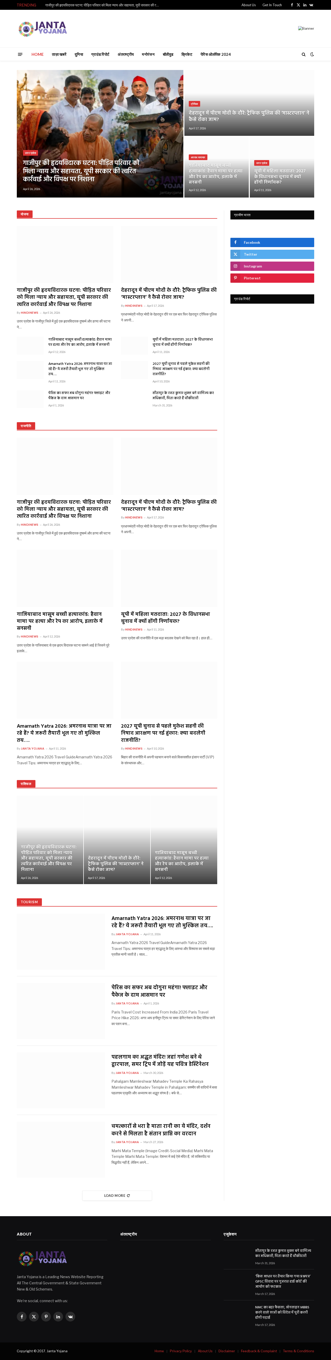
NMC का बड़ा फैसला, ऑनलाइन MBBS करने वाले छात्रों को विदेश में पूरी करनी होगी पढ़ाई (282, 1312)
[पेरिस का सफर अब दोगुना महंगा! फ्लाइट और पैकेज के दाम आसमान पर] (30, 399)
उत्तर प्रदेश (30, 152)
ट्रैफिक (194, 103)
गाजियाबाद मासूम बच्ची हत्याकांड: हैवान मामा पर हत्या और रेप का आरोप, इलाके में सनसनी (216, 174)
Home (159, 1351)
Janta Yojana (32, 748)
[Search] (304, 54)
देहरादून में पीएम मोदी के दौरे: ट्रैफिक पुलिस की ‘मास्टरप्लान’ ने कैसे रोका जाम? (249, 116)
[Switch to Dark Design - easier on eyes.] (311, 54)
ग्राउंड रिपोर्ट (100, 54)
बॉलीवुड (168, 54)
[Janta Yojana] (43, 29)
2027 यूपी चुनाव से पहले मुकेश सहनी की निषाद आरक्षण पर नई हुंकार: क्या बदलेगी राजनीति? (181, 369)
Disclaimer (227, 1351)
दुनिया (79, 54)
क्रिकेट (187, 54)
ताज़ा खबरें (59, 54)
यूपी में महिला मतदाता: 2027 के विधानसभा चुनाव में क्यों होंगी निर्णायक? (280, 177)
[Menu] (20, 54)
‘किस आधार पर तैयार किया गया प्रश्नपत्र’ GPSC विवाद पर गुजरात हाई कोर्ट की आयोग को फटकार (283, 1282)
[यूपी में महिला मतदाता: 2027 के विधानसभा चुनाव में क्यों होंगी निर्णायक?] (282, 167)
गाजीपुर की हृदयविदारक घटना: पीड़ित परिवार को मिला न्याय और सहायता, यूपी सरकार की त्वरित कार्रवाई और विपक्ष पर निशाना (103, 5)
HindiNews (30, 312)
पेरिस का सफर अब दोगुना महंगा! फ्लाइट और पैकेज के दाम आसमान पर (79, 396)
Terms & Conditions (298, 1351)
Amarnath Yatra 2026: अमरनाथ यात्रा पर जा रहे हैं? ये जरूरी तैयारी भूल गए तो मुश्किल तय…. (80, 369)
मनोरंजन (148, 54)
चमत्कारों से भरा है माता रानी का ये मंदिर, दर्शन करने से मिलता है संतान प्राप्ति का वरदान (160, 1130)
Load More (114, 1195)
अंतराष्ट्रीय (126, 54)
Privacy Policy (181, 1351)
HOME (38, 54)
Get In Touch (272, 5)
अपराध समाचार (198, 157)
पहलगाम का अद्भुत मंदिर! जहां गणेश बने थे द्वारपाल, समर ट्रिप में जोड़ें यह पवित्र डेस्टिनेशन (160, 1061)
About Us (249, 5)
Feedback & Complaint (259, 1351)
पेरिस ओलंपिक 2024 (216, 54)
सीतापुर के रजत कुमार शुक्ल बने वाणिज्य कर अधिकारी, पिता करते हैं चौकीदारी (183, 396)
